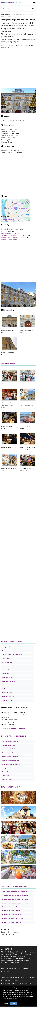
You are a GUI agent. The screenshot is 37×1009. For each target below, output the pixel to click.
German (15, 14)
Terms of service (11, 968)
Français (25, 14)
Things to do (31, 977)
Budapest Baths (7, 677)
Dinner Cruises (8, 364)
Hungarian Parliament (9, 666)
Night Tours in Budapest (10, 756)
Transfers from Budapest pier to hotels (15, 903)
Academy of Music (7, 233)
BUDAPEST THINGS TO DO (11, 642)
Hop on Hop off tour (8, 745)
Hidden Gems (6, 685)
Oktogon (4, 231)
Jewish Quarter (7, 662)
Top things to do (7, 650)
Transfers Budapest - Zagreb (11, 922)
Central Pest (6, 658)
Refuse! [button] (6, 1003)
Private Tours (6, 772)
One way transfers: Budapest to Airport (15, 899)
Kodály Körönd (6, 240)
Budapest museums (8, 681)
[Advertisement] (18, 68)
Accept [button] (14, 1003)
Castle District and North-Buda (12, 654)
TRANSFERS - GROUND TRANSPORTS (15, 886)
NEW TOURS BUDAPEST (10, 787)
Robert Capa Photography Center (13, 237)
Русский (8, 16)
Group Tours (6, 768)
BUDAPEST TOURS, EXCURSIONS (13, 736)
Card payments (23, 968)
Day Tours (5, 775)
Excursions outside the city (11, 764)
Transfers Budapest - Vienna (11, 914)
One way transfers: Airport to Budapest (15, 895)
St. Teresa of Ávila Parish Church (12, 235)
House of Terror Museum (10, 229)
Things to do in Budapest (10, 647)
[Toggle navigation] (34, 2)
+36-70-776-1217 (7, 934)
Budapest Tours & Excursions (14, 728)
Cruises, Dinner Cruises (9, 752)
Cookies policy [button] (12, 999)
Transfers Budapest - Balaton (11, 910)
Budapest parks (7, 689)
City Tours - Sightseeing (10, 741)
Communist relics (7, 700)
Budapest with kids (8, 696)
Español (20, 14)
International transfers (26, 983)
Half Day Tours (7, 779)
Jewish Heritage (7, 692)
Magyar (31, 14)
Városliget (5, 670)
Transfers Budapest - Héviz (11, 907)
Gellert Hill (5, 673)
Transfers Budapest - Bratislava (12, 918)
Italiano (3, 16)
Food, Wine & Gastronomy (10, 760)
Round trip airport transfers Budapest (14, 891)
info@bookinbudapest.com (11, 932)
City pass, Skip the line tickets (11, 749)
